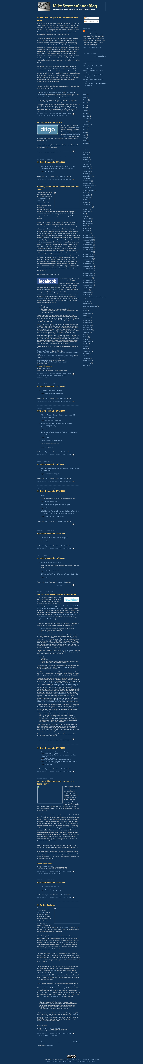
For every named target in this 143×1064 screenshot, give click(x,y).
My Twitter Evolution (67, 650)
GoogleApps (86, 221)
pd (58, 474)
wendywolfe (86, 358)
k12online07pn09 (88, 285)
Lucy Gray (40, 619)
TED (84, 334)
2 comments (67, 871)
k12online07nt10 (88, 263)
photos (52, 501)
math (46, 764)
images (47, 501)
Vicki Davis (73, 614)
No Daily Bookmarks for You (49, 123)
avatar (46, 393)
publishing (48, 758)
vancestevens (87, 351)
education (69, 761)
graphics (58, 393)
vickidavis (86, 353)
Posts (88, 18)
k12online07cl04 (88, 242)
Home (59, 1042)
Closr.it (43, 495)
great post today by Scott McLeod (52, 92)
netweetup (86, 301)
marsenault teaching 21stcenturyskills (94, 297)
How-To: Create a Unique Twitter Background (54, 538)
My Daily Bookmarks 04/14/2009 (51, 411)
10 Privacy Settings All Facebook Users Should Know (53, 362)
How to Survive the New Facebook (47, 359)
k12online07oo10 (88, 275)
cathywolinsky (55, 375)
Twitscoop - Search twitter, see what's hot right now (56, 752)
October (85, 121)
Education (48, 474)
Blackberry (86, 166)
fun (62, 393)
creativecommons (88, 190)
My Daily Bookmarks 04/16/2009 (51, 162)
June (84, 132)
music (46, 447)
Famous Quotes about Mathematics (52, 763)
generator (52, 393)
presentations (87, 313)
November (86, 119)
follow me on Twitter (100, 56)
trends (56, 753)
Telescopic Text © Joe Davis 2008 (51, 562)
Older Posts (76, 1042)
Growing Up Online (42, 198)
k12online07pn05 (88, 282)
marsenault (47, 115)
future (84, 216)
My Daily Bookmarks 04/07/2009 (51, 748)
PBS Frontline (41, 201)
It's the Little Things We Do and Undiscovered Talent (57, 19)
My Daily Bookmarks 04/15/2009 (51, 386)
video (51, 171)
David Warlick (48, 683)
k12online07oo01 (88, 266)
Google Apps (87, 218)
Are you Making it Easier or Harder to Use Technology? (55, 782)
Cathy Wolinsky (55, 289)
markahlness (87, 292)
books (53, 758)
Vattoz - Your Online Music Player (51, 440)
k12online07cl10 (88, 254)
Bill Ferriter (43, 996)
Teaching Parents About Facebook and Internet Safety (58, 188)
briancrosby (86, 173)
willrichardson (64, 741)
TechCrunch (65, 927)
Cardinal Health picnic (48, 866)
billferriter (47, 1035)
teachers (51, 761)
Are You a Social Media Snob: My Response (56, 594)
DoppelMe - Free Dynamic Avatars (51, 390)
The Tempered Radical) (57, 996)
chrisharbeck (87, 181)
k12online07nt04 (88, 261)
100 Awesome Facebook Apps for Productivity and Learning (55, 356)
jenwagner (86, 230)
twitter (46, 508)
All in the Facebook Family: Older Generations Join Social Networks (57, 352)
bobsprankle (86, 169)
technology (56, 873)
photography (53, 890)
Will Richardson (62, 694)
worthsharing (87, 363)
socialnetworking (60, 761)
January (85, 100)
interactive (55, 571)
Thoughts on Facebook (44, 351)
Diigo (77, 127)
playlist (51, 447)
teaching (54, 474)
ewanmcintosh (87, 207)
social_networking (56, 420)
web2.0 (51, 753)
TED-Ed (85, 337)
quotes (50, 764)
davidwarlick (47, 741)
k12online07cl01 (88, 237)
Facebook (40, 298)
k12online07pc (87, 278)
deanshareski (87, 197)
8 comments (67, 373)
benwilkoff (86, 162)
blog (56, 501)
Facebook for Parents (43, 360)
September (86, 124)
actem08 (85, 152)
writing (46, 571)
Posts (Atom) (49, 1046)
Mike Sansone (51, 619)
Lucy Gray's (47, 711)
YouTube (85, 365)
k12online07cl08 (88, 249)
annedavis (86, 159)
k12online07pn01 (88, 280)
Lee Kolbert (66, 614)
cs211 (85, 192)
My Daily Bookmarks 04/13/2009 (51, 464)
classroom (52, 516)
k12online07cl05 (88, 245)
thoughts (65, 115)
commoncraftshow (88, 185)
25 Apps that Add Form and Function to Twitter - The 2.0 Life (59, 574)
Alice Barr (45, 289)
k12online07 (86, 235)
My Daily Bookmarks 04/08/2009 (51, 558)
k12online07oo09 (88, 273)
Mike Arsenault (90, 31)
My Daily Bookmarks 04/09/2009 (51, 534)
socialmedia (86, 327)
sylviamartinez (87, 330)
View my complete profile (92, 47)
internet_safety (43, 377)
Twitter (47, 429)
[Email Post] (73, 113)
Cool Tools (86, 188)
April (84, 108)
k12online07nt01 (88, 256)
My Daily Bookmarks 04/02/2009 (51, 883)
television (86, 339)
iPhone (85, 226)
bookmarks (46, 153)
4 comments (67, 1033)
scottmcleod (56, 115)
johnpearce (86, 233)
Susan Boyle (41, 95)
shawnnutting (87, 325)
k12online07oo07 (88, 271)
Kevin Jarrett (45, 617)
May (84, 105)
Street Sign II (46, 368)
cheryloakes (86, 178)
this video (53, 970)
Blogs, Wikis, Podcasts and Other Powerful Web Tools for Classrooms (57, 700)
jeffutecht (86, 228)
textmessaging (87, 341)
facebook (65, 375)
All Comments (90, 21)
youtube (47, 171)
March (85, 94)
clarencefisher (87, 183)
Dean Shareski (57, 614)
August (85, 127)
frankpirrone (86, 211)
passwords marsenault (90, 306)
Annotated (71, 513)
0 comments (67, 113)
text (50, 571)
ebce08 (85, 200)
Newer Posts (41, 1042)
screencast (86, 320)
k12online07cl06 (88, 247)
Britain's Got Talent (48, 97)
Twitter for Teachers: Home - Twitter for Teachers (56, 759)
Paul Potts (70, 92)
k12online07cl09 (88, 252)
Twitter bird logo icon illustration (51, 1028)
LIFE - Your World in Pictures (50, 887)
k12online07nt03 (88, 259)
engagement (86, 204)
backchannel (60, 516)
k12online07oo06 (88, 268)
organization (86, 303)
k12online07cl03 (88, 240)
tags (42, 171)
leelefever (86, 290)
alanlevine (86, 155)
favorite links (62, 176)
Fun (84, 214)
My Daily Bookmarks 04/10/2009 (51, 491)
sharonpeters (87, 322)
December (86, 116)
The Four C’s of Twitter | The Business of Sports (55, 504)
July (84, 102)
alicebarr (46, 375)
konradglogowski (88, 287)
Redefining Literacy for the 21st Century (66, 684)
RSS (84, 315)
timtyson (85, 346)
